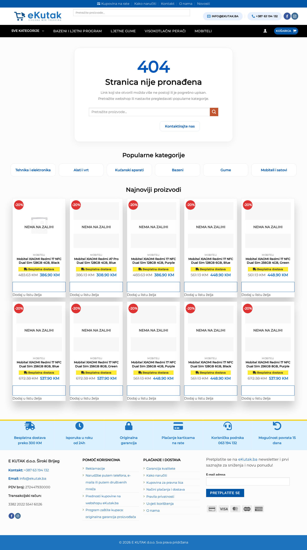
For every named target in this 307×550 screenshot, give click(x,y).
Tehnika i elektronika (33, 170)
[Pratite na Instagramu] (294, 16)
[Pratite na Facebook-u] (287, 16)
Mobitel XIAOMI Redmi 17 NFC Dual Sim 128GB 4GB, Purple (153, 261)
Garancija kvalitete (160, 468)
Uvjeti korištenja (160, 503)
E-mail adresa (215, 474)
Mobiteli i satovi (274, 170)
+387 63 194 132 (28, 470)
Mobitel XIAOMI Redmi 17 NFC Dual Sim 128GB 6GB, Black (210, 364)
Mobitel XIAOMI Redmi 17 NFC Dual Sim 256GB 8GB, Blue (39, 364)
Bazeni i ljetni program (77, 31)
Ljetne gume (123, 31)
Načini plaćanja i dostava (165, 489)
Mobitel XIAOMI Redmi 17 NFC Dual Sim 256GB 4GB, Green (268, 261)
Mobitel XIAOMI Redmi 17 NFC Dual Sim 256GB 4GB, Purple (153, 364)
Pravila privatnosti (160, 497)
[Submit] (214, 112)
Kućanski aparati (129, 170)
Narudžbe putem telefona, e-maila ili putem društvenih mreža (108, 482)
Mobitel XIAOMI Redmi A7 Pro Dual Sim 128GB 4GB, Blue (96, 261)
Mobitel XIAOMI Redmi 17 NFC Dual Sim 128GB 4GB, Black (39, 261)
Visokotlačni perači (165, 31)
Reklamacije (95, 468)
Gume (226, 170)
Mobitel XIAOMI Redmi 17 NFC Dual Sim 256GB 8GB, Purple (268, 364)
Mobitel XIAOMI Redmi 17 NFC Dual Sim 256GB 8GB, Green (96, 364)
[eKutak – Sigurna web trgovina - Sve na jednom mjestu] (38, 16)
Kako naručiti (156, 475)
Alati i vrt (81, 170)
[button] (27, 31)
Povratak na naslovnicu (132, 126)
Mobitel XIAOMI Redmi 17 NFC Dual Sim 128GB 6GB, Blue (210, 261)
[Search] (76, 19)
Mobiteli (203, 31)
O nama (153, 510)
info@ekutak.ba (27, 478)
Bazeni (177, 170)
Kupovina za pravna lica (164, 482)
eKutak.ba (248, 459)
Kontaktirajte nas (180, 126)
